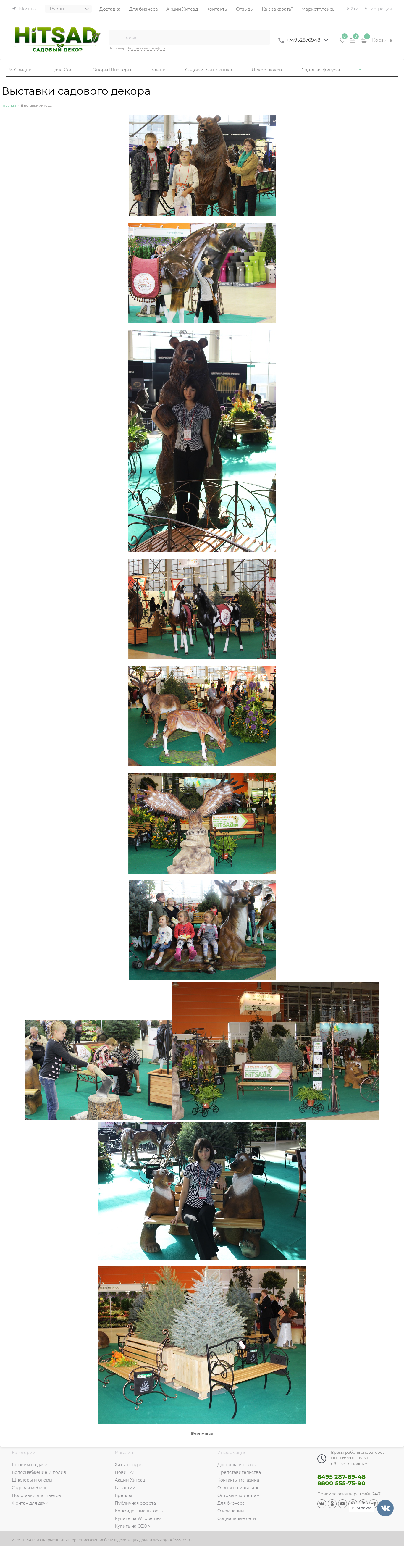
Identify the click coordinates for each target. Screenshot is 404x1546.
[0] (343, 42)
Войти (351, 9)
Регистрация (377, 9)
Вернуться (202, 1433)
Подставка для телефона (146, 48)
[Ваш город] (394, 1475)
